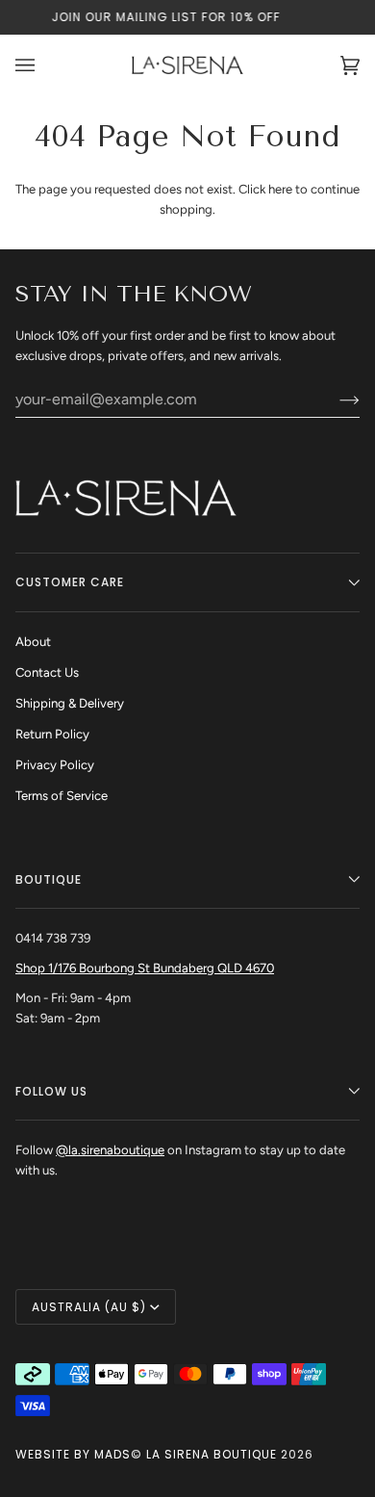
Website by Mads (73, 1454)
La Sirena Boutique (211, 1454)
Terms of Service (61, 795)
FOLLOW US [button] (51, 1091)
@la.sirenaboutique (110, 1150)
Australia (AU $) (89, 1307)
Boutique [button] (48, 879)
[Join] (334, 399)
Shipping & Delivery (69, 703)
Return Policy (52, 734)
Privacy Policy (54, 765)
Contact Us (47, 672)
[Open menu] (44, 65)
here (280, 189)
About (33, 641)
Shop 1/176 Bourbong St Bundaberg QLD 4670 (144, 968)
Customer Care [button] (69, 582)
